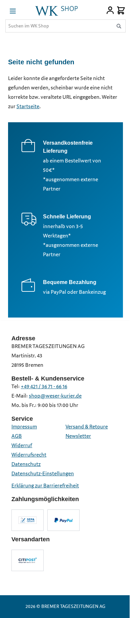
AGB (16, 436)
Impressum (24, 427)
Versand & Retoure (87, 427)
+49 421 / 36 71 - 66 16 (44, 387)
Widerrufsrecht (28, 455)
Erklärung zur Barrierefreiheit (45, 486)
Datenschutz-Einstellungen (42, 474)
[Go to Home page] (56, 10)
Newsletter (78, 436)
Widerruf (21, 445)
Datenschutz (26, 464)
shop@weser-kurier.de (55, 396)
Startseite (27, 107)
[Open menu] (13, 11)
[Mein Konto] (110, 10)
